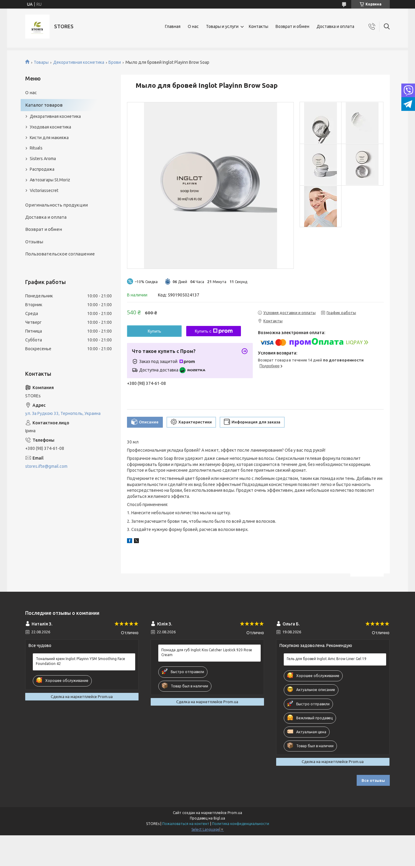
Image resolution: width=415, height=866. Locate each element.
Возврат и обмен (292, 26)
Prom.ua (235, 813)
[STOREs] (37, 27)
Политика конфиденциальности (240, 824)
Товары (41, 62)
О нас (193, 26)
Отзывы (34, 241)
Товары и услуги (222, 26)
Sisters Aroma (43, 158)
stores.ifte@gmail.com (46, 466)
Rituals (36, 147)
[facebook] (129, 541)
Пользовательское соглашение (60, 253)
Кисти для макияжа (49, 137)
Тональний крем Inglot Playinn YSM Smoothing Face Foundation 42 (80, 661)
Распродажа (42, 169)
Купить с (203, 331)
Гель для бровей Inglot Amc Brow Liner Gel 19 (326, 659)
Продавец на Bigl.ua (207, 818)
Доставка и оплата (335, 26)
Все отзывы (373, 780)
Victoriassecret (44, 190)
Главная (172, 26)
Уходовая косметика (50, 127)
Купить (154, 331)
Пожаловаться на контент (185, 824)
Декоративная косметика (78, 62)
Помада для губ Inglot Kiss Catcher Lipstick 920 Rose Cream (206, 652)
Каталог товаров (44, 105)
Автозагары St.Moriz (50, 179)
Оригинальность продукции (56, 204)
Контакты (258, 26)
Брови (114, 62)
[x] (136, 541)
